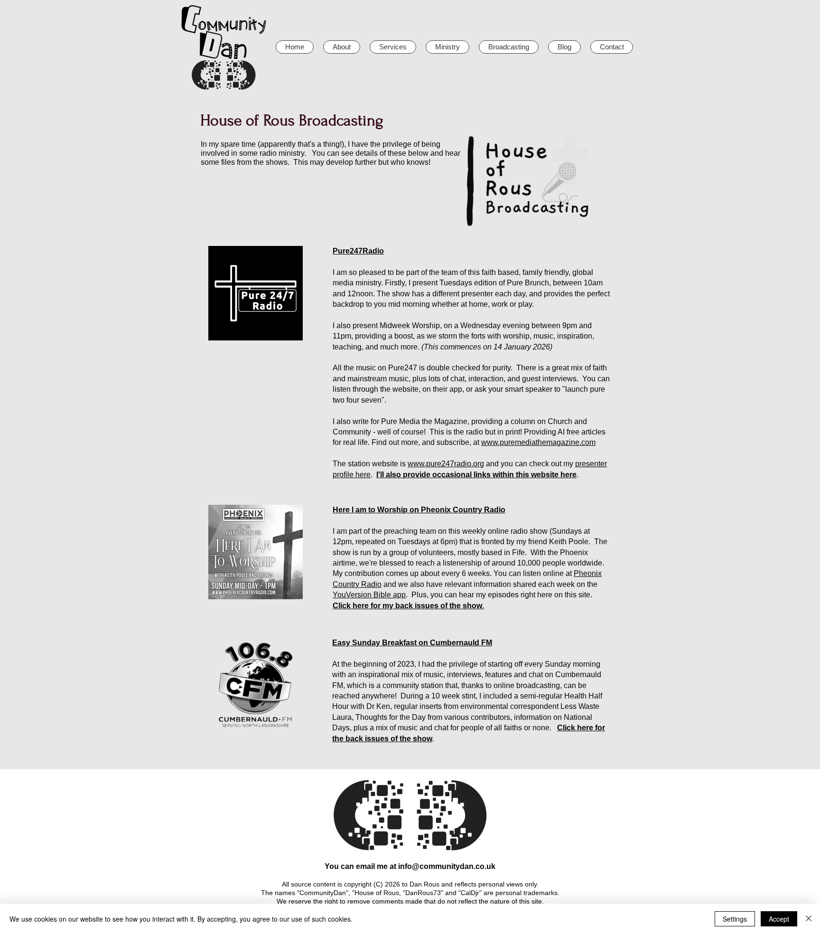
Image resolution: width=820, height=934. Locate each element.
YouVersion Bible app (369, 595)
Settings (735, 919)
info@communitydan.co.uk (446, 866)
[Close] (808, 918)
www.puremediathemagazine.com (538, 442)
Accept (779, 919)
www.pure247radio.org (446, 464)
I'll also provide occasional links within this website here (476, 475)
